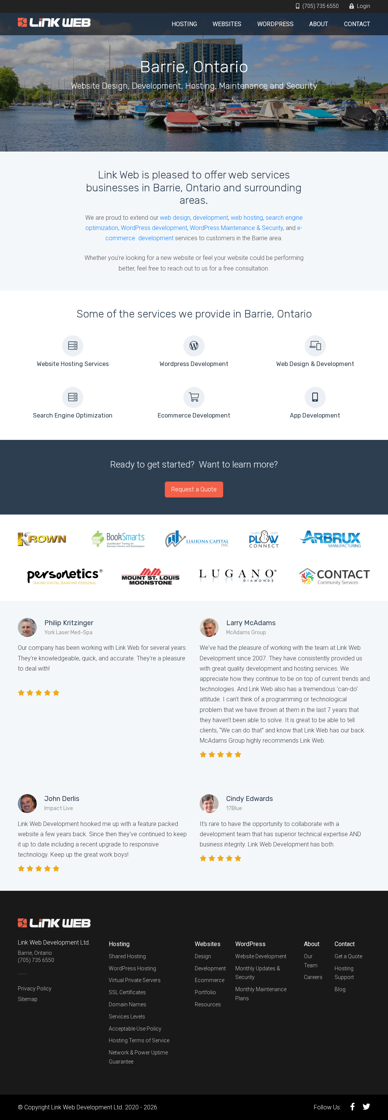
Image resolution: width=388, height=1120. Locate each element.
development (210, 217)
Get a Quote (348, 956)
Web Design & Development (315, 364)
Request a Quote (194, 489)
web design (175, 217)
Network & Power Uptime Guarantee (138, 1057)
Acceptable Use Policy (135, 1029)
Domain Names (127, 1004)
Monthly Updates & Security (257, 973)
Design (203, 956)
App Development (315, 415)
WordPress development (154, 228)
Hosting (184, 24)
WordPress (275, 24)
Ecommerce (209, 980)
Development (210, 968)
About (318, 24)
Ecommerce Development (194, 415)
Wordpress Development (194, 364)
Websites (227, 24)
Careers (313, 977)
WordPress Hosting (132, 968)
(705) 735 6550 (320, 6)
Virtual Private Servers (135, 980)
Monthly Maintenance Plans (260, 993)
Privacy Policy (35, 988)
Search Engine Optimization (73, 415)
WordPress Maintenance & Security (236, 228)
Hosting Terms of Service (139, 1040)
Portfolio (205, 992)
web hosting (247, 217)
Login (363, 6)
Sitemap (28, 999)
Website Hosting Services (73, 364)
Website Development (260, 956)
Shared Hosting (127, 956)
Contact (357, 24)
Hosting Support (344, 973)
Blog (340, 989)
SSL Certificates (127, 992)
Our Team (311, 960)
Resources (208, 1004)
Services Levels (127, 1017)
